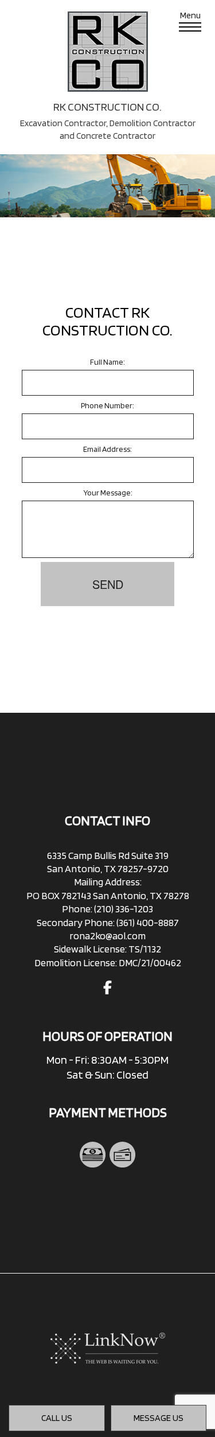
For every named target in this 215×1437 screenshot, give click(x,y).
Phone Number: (107, 405)
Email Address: (107, 449)
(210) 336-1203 (123, 909)
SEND (107, 584)
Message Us (158, 1417)
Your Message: (107, 492)
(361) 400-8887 (147, 922)
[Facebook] (107, 989)
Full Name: (107, 361)
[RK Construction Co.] (108, 50)
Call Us (56, 1417)
